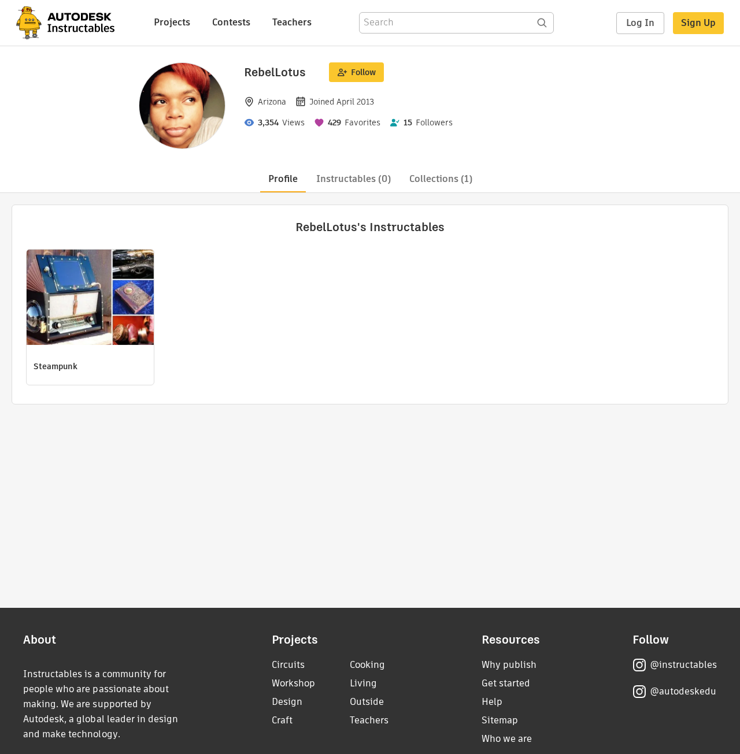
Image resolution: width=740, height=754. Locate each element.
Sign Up (698, 22)
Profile (283, 178)
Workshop (293, 683)
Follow (363, 72)
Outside (367, 701)
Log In (640, 22)
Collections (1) (440, 178)
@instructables (683, 664)
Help (492, 701)
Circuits (288, 664)
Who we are (507, 738)
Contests (231, 22)
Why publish (509, 664)
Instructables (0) (353, 178)
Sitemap (500, 720)
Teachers (292, 22)
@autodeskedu (683, 691)
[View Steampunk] (90, 299)
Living (363, 683)
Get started (506, 683)
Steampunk (55, 366)
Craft (282, 720)
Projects (172, 22)
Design (287, 701)
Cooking (367, 664)
